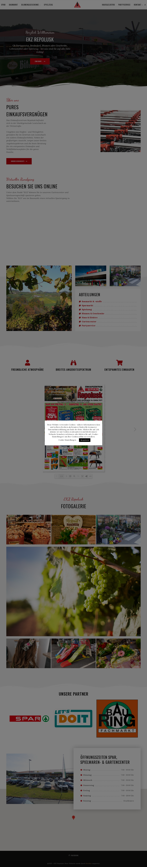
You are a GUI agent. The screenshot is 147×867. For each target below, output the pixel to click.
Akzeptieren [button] (84, 440)
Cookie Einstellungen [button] (67, 440)
